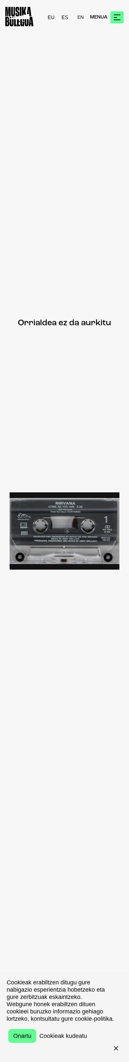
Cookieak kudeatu (63, 1036)
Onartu (22, 1036)
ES (65, 17)
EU (51, 17)
